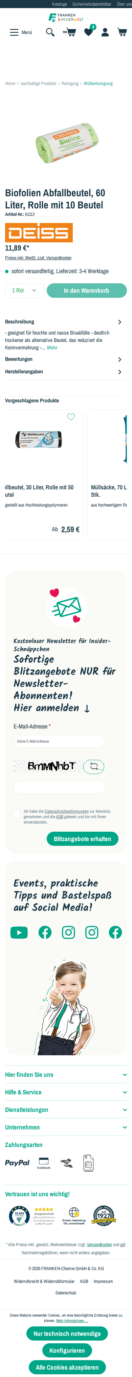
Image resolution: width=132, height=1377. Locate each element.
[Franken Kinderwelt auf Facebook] (45, 933)
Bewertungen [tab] (18, 359)
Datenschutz (66, 1293)
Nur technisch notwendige (67, 1333)
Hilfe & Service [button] (23, 1092)
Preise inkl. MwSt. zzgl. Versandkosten (38, 258)
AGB (59, 817)
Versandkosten (99, 1244)
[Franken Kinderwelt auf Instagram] (68, 933)
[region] (66, 143)
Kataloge (59, 4)
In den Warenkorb (86, 290)
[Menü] (14, 32)
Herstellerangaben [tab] (24, 371)
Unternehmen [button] (22, 1127)
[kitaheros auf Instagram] (92, 933)
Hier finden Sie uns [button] (29, 1074)
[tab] (64, 334)
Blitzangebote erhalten (82, 838)
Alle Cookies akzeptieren (67, 1367)
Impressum (103, 1281)
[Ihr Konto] (105, 32)
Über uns (124, 4)
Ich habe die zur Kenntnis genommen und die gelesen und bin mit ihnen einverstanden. (67, 817)
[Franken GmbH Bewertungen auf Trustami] (64, 1216)
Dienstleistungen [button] (26, 1109)
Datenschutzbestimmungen (67, 811)
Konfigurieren (67, 1350)
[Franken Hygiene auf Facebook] (115, 933)
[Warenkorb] (120, 32)
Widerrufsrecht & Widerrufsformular (44, 1281)
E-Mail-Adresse (32, 726)
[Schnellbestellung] (69, 32)
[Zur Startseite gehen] (66, 17)
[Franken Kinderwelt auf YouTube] (19, 933)
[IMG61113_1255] (66, 143)
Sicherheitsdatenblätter (91, 4)
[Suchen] (50, 32)
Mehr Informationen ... (72, 1320)
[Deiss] (39, 232)
